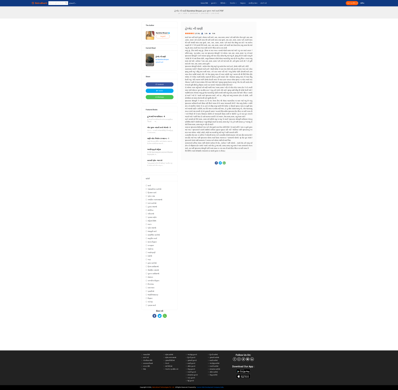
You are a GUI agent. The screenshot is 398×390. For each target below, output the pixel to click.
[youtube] (247, 359)
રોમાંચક (150, 277)
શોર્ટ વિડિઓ (168, 366)
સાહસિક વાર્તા (152, 238)
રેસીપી (150, 256)
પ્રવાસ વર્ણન (152, 217)
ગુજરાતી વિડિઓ (170, 360)
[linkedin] (252, 359)
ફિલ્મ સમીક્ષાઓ (153, 267)
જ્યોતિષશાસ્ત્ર (153, 295)
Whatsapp (160, 97)
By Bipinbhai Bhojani (162, 59)
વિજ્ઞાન (150, 298)
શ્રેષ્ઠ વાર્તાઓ (169, 354)
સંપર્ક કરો (263, 3)
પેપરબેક (233, 3)
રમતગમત (151, 288)
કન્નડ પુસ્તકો (191, 378)
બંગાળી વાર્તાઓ (214, 366)
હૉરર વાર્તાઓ (152, 263)
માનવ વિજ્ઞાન (152, 242)
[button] (66, 3)
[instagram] (239, 359)
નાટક (150, 224)
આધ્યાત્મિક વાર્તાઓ (154, 189)
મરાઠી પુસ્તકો (191, 363)
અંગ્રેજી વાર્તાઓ (214, 363)
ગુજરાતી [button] (72, 3)
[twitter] (243, 359)
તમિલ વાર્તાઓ (214, 372)
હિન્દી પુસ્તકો (191, 357)
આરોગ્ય (150, 249)
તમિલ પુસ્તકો (191, 366)
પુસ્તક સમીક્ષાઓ (153, 274)
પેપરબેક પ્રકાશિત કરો (171, 369)
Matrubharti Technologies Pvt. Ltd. (163, 387)
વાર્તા (149, 186)
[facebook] (234, 359)
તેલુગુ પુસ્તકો (191, 369)
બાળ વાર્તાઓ (152, 203)
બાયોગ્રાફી (151, 252)
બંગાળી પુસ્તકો (191, 372)
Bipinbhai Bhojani (162, 33)
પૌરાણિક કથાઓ (153, 270)
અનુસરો (163, 36)
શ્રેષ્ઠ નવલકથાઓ (170, 357)
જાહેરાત (243, 3)
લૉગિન (362, 3)
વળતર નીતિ (146, 366)
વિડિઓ (223, 3)
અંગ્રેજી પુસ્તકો (192, 354)
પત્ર (149, 260)
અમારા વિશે (204, 3)
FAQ (144, 369)
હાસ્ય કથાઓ (152, 207)
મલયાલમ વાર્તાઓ (215, 369)
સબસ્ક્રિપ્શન (253, 3)
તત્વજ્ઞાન (151, 245)
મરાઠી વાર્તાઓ (214, 360)
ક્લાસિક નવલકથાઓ (155, 200)
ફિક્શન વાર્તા (152, 193)
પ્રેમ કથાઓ (152, 228)
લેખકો (167, 363)
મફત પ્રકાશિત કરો (352, 3)
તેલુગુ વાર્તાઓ (213, 375)
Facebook (160, 84)
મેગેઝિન (150, 210)
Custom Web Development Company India (210, 387)
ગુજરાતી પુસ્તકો (192, 360)
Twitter (160, 91)
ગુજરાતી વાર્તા (159, 62)
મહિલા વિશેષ (152, 221)
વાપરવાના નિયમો (148, 363)
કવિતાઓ (151, 214)
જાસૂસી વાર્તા (152, 231)
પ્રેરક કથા (151, 196)
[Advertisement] (159, 335)
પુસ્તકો (213, 3)
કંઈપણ (150, 302)
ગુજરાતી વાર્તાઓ (214, 357)
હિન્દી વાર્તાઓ (214, 354)
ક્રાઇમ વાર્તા (152, 305)
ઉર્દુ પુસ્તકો (190, 381)
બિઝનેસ (151, 284)
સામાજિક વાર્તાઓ (154, 235)
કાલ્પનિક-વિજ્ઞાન (153, 281)
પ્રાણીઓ (151, 291)
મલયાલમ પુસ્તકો (192, 375)
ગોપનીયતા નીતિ (147, 360)
